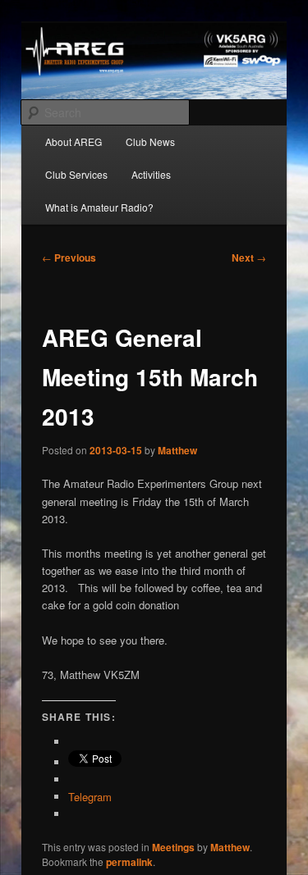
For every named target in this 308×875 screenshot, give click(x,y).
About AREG (73, 141)
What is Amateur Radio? (99, 207)
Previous (69, 257)
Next (249, 257)
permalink (129, 861)
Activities (151, 174)
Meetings (173, 847)
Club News (150, 141)
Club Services (76, 174)
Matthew (177, 450)
